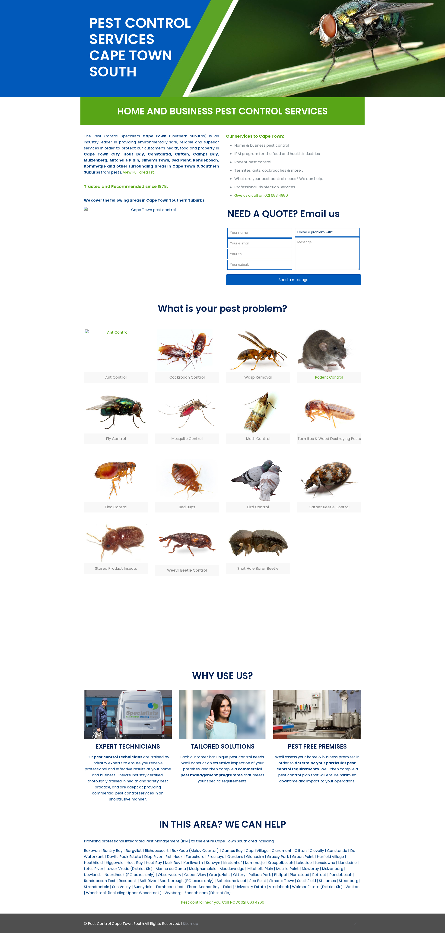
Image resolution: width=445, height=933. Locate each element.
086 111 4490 (243, 645)
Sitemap (190, 923)
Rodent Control (329, 377)
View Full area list (138, 172)
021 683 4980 (276, 195)
